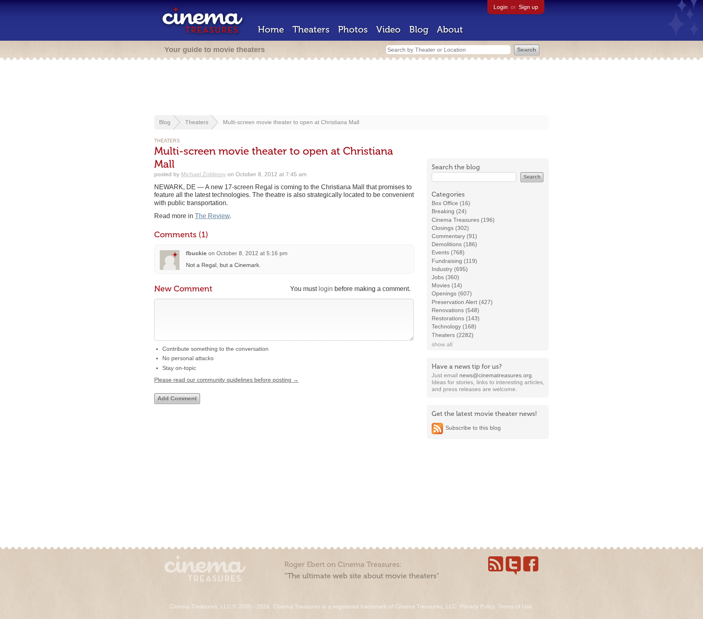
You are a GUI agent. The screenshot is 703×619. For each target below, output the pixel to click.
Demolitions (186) (454, 244)
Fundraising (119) (454, 261)
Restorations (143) (456, 318)
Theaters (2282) (453, 335)
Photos (353, 29)
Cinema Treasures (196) (463, 220)
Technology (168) (454, 326)
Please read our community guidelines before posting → (226, 379)
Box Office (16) (451, 203)
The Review (212, 215)
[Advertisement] (351, 88)
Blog (418, 29)
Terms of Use (515, 606)
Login (500, 7)
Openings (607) (452, 293)
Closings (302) (450, 228)
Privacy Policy (477, 606)
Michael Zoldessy (203, 174)
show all (442, 344)
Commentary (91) (454, 236)
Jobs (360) (445, 277)
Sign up (528, 7)
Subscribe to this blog (473, 427)
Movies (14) (447, 285)
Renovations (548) (455, 310)
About (450, 29)
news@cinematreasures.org (495, 375)
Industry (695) (450, 269)
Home (271, 29)
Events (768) (448, 252)
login (326, 288)
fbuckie (196, 253)
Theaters (311, 29)
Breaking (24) (449, 211)
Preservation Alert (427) (462, 302)
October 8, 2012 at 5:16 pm (252, 253)
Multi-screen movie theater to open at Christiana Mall (291, 122)
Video (388, 29)
